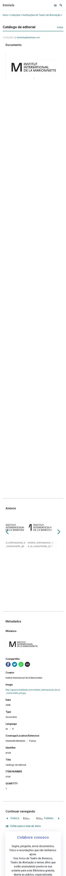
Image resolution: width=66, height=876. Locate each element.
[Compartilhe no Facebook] (8, 664)
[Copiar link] (27, 664)
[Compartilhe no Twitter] (14, 664)
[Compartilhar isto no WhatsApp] (21, 664)
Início (5, 15)
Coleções (15, 15)
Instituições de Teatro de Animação (41, 15)
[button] (60, 5)
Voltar (60, 27)
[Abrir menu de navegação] (55, 5)
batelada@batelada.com (28, 37)
